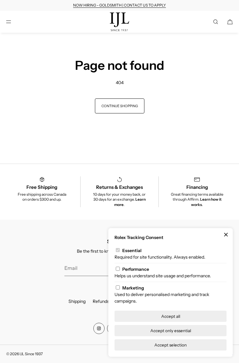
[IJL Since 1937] (119, 21)
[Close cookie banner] (226, 235)
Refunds (101, 301)
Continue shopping (119, 106)
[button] (215, 21)
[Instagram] (99, 328)
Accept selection (170, 344)
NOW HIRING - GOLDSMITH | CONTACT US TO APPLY (119, 5)
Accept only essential (170, 330)
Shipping (77, 301)
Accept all (170, 316)
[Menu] (13, 21)
